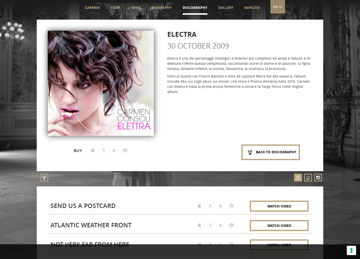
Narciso (252, 7)
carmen (92, 7)
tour (115, 7)
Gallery (225, 7)
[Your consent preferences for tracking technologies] (351, 250)
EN (276, 6)
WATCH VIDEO (279, 206)
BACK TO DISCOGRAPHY (275, 152)
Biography (162, 7)
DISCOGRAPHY (195, 7)
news (136, 7)
